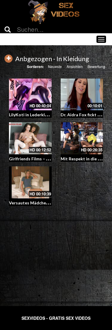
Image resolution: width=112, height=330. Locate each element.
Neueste (55, 66)
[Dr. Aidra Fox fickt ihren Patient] (82, 95)
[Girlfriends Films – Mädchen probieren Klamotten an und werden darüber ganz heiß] (30, 138)
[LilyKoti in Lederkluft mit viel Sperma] (30, 95)
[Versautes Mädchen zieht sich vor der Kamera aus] (30, 182)
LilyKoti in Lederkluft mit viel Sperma (45, 114)
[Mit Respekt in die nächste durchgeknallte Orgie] (82, 138)
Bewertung (96, 66)
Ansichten (75, 66)
